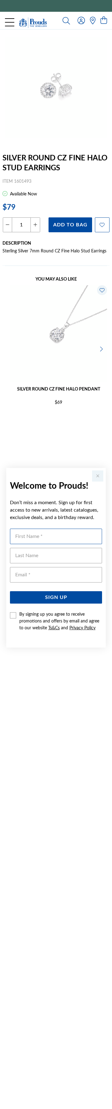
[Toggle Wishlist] (102, 290)
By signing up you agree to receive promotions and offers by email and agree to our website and (59, 621)
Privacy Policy (82, 628)
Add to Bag (70, 224)
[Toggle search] (66, 20)
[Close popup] (97, 476)
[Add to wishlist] (102, 224)
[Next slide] (102, 348)
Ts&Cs (54, 628)
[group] (56, 6)
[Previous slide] (10, 348)
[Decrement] (7, 225)
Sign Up (56, 597)
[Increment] (35, 225)
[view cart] (103, 20)
